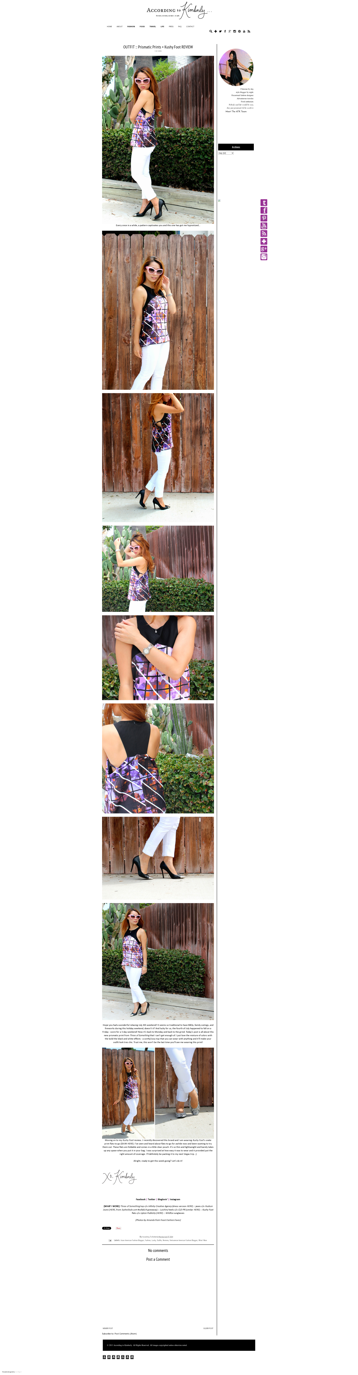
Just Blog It (18, 1372)
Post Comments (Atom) (126, 1334)
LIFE (162, 26)
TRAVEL (152, 26)
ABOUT (120, 26)
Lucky (154, 1240)
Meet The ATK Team (236, 112)
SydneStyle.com (129, 1210)
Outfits (159, 1240)
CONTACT (190, 26)
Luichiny (164, 1210)
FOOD (142, 26)
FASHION (131, 26)
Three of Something (130, 1206)
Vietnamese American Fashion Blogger (183, 1240)
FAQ (180, 26)
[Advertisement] (235, 176)
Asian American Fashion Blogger (132, 1240)
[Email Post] (110, 1240)
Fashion (148, 1240)
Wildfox (169, 1213)
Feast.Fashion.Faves (170, 1220)
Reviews (166, 1240)
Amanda (150, 1220)
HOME (109, 26)
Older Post (208, 1328)
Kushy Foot (128, 1140)
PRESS (171, 26)
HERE (130, 1144)
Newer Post (108, 1328)
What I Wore (203, 1240)
